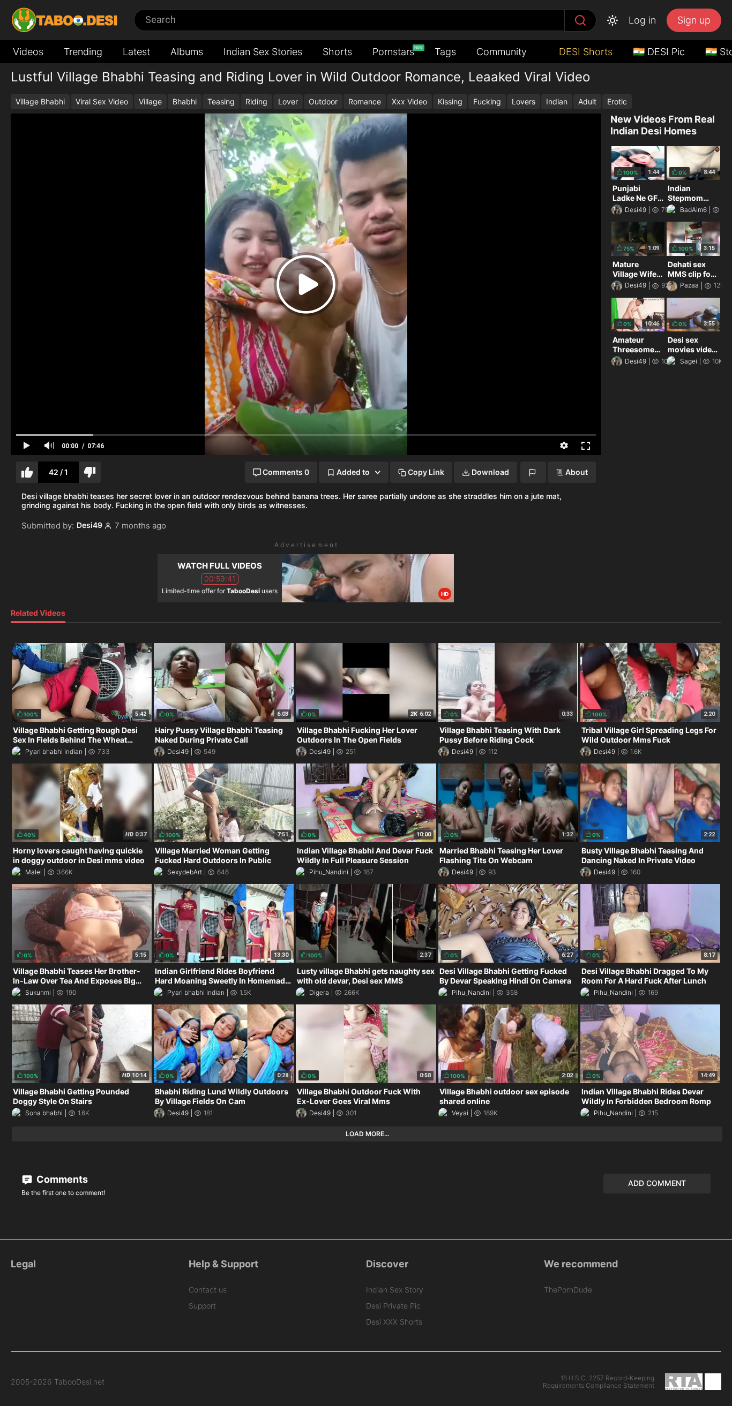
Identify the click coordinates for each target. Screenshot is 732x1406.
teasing (221, 101)
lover (288, 101)
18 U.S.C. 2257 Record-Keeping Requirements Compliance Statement (598, 1381)
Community (501, 51)
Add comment (657, 1183)
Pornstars (394, 51)
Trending (83, 51)
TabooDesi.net (79, 1382)
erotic (617, 101)
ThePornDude (568, 1289)
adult (587, 101)
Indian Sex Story (394, 1289)
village (150, 101)
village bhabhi (40, 101)
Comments (61, 1179)
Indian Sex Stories (262, 51)
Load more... (367, 1134)
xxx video (409, 101)
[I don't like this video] (90, 472)
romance (364, 101)
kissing (450, 101)
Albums (186, 51)
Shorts (337, 51)
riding (256, 101)
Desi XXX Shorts (394, 1321)
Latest (136, 51)
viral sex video (102, 101)
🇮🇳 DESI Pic (659, 51)
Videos (28, 51)
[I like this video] (27, 472)
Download (490, 472)
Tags (445, 51)
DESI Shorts (584, 51)
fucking (487, 101)
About (576, 472)
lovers (523, 101)
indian (556, 101)
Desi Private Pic (393, 1305)
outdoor (323, 101)
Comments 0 (286, 472)
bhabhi (185, 101)
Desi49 (89, 525)
